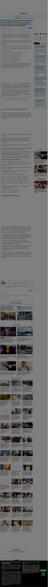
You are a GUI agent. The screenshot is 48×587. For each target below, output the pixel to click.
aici (8, 579)
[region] (24, 573)
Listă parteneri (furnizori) (26, 573)
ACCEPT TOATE (43, 570)
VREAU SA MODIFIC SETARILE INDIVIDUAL (43, 574)
